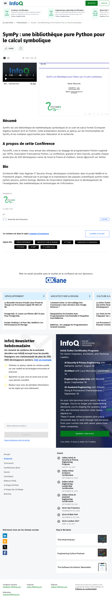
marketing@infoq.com (11, 594)
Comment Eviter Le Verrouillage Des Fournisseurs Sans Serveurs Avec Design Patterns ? (68, 305)
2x (35, 58)
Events (7, 472)
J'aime (11, 48)
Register (91, 3)
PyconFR (20, 247)
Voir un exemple (42, 359)
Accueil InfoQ (8, 23)
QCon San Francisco (71, 508)
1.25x (27, 58)
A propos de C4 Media (13, 489)
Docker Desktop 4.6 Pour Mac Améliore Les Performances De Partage (23, 323)
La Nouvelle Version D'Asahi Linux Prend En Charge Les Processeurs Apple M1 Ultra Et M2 (23, 305)
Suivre (104, 219)
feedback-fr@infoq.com (12, 587)
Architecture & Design (47, 242)
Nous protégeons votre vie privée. (17, 440)
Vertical (4, 58)
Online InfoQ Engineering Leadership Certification (67, 485)
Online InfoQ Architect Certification (67, 473)
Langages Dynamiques (39, 234)
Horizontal (8, 58)
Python (67, 242)
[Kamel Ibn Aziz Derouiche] (5, 219)
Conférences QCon (12, 468)
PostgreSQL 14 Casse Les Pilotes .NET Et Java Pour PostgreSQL (24, 315)
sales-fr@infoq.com (34, 587)
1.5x (31, 58)
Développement (24, 242)
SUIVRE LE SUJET (97, 234)
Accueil (7, 454)
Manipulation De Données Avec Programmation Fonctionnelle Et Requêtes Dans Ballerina (69, 316)
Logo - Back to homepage (16, 3)
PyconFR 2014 (49, 247)
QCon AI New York (70, 514)
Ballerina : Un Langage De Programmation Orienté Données (69, 326)
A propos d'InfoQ (11, 485)
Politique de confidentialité (86, 589)
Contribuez (8, 476)
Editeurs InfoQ (10, 481)
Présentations (22, 23)
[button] (26, 435)
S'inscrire (8, 459)
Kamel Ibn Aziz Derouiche (18, 219)
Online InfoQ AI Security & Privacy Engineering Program (70, 461)
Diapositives (14, 84)
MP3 (5, 84)
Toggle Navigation (5, 3)
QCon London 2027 (70, 521)
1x (23, 58)
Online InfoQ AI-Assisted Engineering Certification (69, 498)
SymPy (34, 247)
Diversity (7, 494)
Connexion (9, 463)
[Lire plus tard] (20, 48)
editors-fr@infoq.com (59, 587)
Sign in (104, 3)
